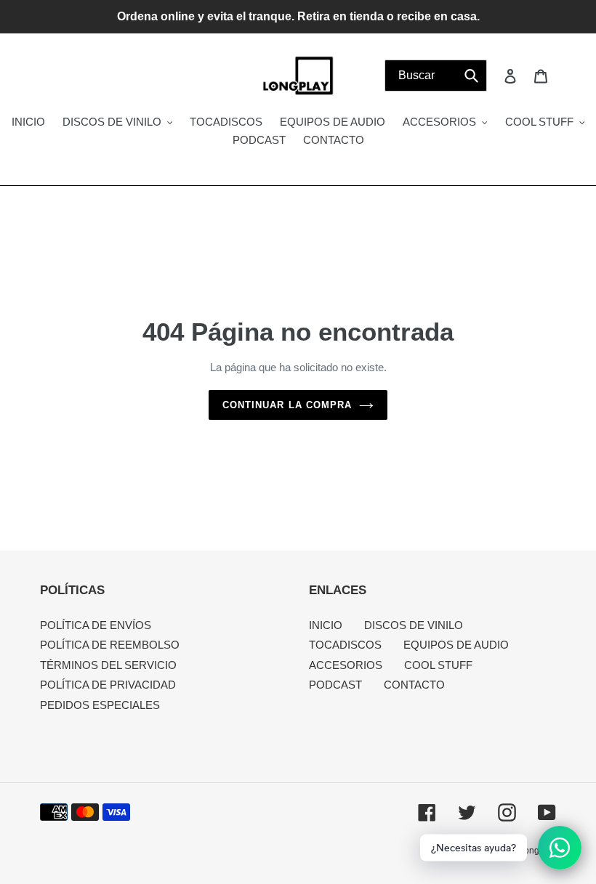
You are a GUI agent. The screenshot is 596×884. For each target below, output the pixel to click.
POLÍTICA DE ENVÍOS (95, 625)
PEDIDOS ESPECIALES (100, 705)
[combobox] (435, 76)
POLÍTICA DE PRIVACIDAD (108, 684)
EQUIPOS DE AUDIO (456, 644)
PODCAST (335, 684)
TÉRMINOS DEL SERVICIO (108, 665)
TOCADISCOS (345, 644)
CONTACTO (414, 684)
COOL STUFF (438, 665)
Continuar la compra (287, 405)
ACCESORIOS (345, 665)
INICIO (325, 625)
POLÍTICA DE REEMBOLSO (110, 644)
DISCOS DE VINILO (413, 625)
